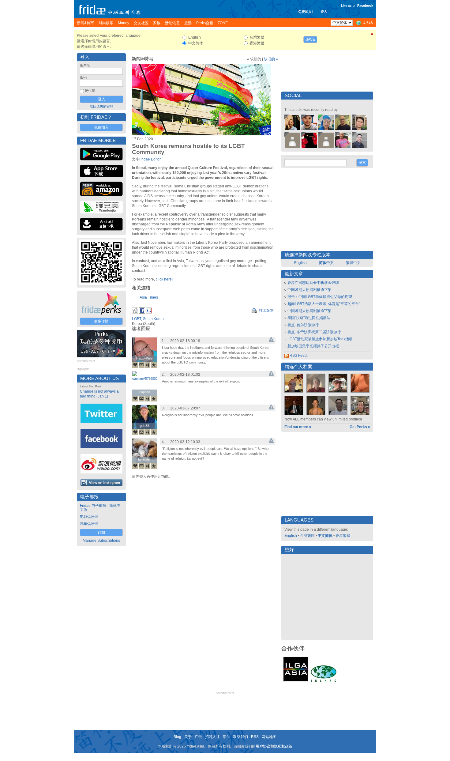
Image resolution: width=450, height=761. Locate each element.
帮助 (226, 737)
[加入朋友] (147, 365)
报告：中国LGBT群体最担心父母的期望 (319, 297)
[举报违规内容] (271, 341)
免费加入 (101, 127)
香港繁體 (343, 535)
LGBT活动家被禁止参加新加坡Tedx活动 (320, 339)
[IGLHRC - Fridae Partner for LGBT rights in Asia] (323, 681)
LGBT (136, 319)
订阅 (101, 532)
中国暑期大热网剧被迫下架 (309, 290)
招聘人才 (212, 737)
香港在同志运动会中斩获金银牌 (313, 283)
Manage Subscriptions (101, 540)
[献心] (135, 365)
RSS (255, 737)
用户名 (85, 65)
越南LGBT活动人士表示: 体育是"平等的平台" (323, 304)
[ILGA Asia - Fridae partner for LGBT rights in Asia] (295, 681)
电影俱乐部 (89, 516)
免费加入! (305, 11)
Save (310, 39)
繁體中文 (353, 263)
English (300, 263)
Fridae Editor (150, 159)
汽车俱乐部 (89, 524)
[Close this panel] (372, 35)
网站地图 (269, 737)
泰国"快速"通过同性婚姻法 (308, 318)
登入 (324, 11)
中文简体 (325, 535)
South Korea (153, 319)
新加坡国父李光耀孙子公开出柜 (313, 346)
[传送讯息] (141, 365)
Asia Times (149, 297)
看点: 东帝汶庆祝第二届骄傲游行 (314, 332)
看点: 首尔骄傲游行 (303, 325)
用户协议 (263, 746)
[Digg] (135, 312)
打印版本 (266, 310)
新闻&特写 (142, 58)
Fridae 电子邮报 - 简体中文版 (100, 507)
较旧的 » (271, 59)
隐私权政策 (283, 746)
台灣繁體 (307, 535)
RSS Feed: (298, 355)
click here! (164, 279)
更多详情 (101, 321)
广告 (198, 737)
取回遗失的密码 (101, 106)
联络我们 (240, 737)
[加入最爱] (154, 365)
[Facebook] (142, 312)
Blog (177, 737)
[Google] (149, 312)
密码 (83, 77)
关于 (188, 737)
